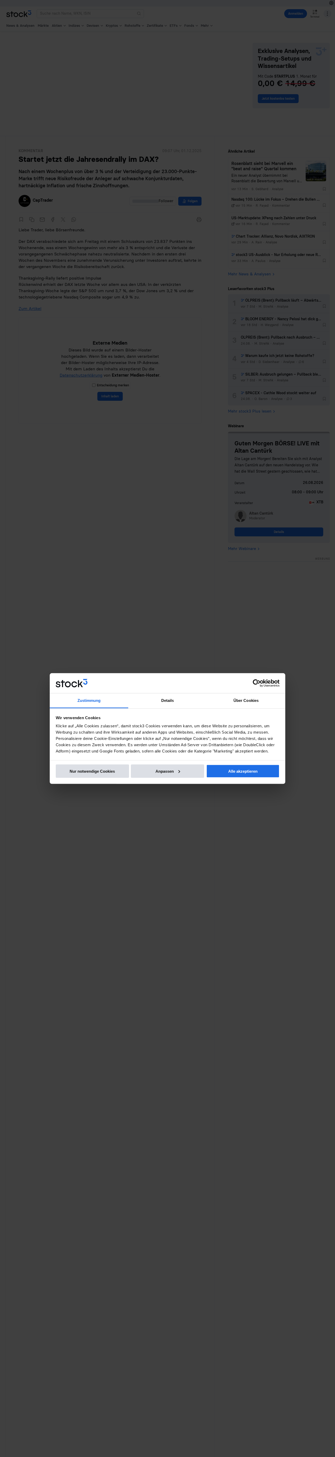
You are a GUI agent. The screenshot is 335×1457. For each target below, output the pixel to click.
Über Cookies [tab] (246, 700)
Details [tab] (167, 700)
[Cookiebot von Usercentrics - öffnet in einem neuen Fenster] (257, 683)
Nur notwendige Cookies (92, 771)
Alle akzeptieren (243, 771)
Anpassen (164, 771)
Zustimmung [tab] (89, 700)
